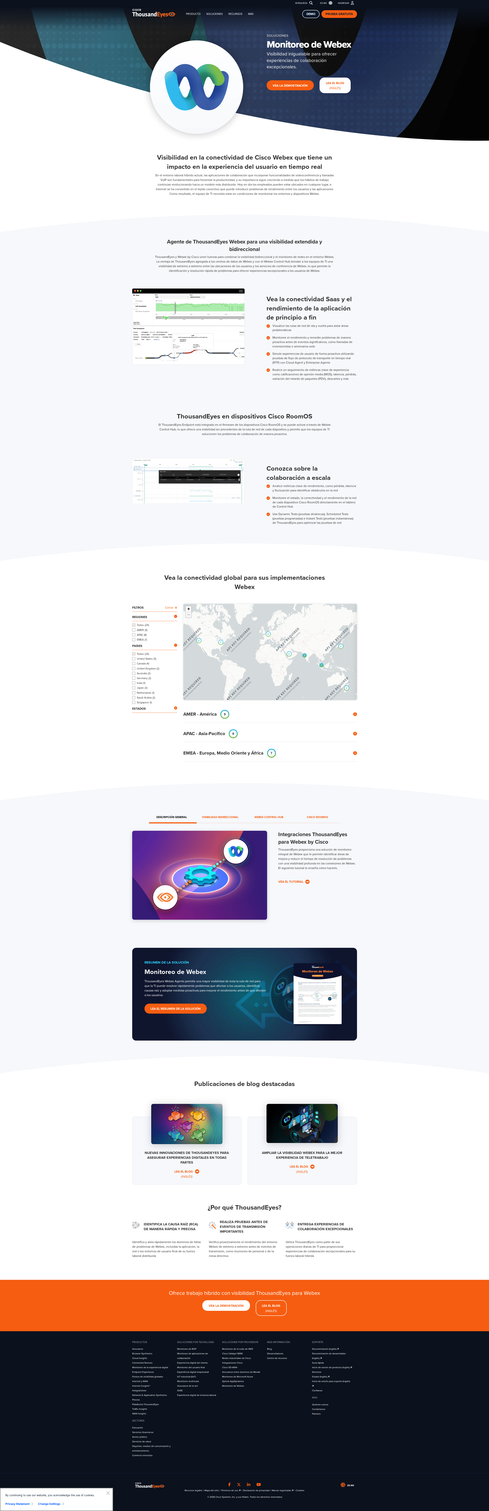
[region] (56, 1499)
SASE (180, 1390)
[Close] (108, 1493)
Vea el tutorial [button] (291, 882)
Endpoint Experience (143, 1372)
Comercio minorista (142, 1455)
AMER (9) (142, 630)
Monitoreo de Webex (233, 1386)
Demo (310, 14)
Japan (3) (142, 687)
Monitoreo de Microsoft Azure (237, 1376)
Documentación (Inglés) (324, 1349)
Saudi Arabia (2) (146, 697)
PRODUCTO (193, 14)
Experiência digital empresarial (193, 1372)
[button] (325, 3)
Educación (137, 1427)
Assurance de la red (187, 1386)
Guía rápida (318, 1362)
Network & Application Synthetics (149, 1395)
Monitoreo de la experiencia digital (150, 1367)
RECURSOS (235, 14)
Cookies (300, 1490)
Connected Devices (142, 1362)
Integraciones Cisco (232, 1362)
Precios (136, 1399)
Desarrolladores (275, 1353)
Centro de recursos (277, 1358)
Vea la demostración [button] (290, 86)
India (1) (141, 683)
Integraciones (139, 1390)
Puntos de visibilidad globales (147, 1376)
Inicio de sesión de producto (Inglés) (331, 1367)
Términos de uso (230, 1490)
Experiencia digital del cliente (192, 1362)
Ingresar (343, 3)
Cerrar (169, 608)
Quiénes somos (320, 1404)
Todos (143, 625)
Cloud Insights (139, 1358)
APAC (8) (142, 635)
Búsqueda (301, 3)
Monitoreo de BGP (186, 1349)
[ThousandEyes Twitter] (239, 1485)
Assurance (137, 1349)
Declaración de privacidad (256, 1490)
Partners (316, 1413)
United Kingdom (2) (148, 668)
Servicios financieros (143, 1432)
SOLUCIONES (214, 14)
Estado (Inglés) (320, 1376)
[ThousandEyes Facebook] (229, 1485)
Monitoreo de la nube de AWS (237, 1349)
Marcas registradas (282, 1490)
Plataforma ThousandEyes (145, 1404)
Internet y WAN (140, 1381)
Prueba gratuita (339, 14)
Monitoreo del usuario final (191, 1367)
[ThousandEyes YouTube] (259, 1485)
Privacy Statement (17, 1503)
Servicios (316, 1372)
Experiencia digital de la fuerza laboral (196, 1395)
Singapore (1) (144, 702)
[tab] (171, 817)
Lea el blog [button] (335, 85)
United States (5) (146, 658)
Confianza (317, 1390)
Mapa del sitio (211, 1490)
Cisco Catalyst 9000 (232, 1353)
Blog (269, 1349)
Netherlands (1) (145, 692)
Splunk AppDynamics (233, 1381)
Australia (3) (143, 673)
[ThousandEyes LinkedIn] (248, 1485)
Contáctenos (318, 1409)
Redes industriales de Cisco (236, 1358)
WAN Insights (139, 1413)
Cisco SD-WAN (229, 1367)
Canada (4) (143, 663)
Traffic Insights (139, 1409)
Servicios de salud (141, 1441)
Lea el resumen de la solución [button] (175, 1009)
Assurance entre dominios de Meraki (241, 1372)
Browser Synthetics (142, 1353)
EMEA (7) (142, 639)
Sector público (139, 1437)
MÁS (250, 14)
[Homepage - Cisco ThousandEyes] (157, 13)
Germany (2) (144, 678)
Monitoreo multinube (188, 1381)
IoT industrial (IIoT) (186, 1376)
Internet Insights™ (141, 1386)
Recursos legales (193, 1490)
